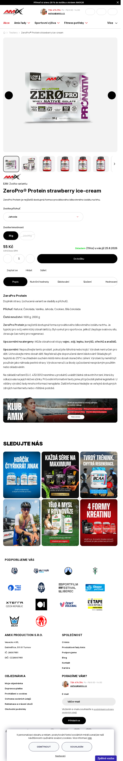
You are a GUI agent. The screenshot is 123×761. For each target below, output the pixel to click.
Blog (64, 657)
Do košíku (79, 258)
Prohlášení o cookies (16, 693)
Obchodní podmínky (15, 709)
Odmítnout (44, 746)
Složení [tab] (87, 281)
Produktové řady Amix (73, 647)
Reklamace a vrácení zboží (19, 703)
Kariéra (66, 667)
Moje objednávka (14, 683)
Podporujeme (69, 652)
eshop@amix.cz (56, 13)
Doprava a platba (13, 688)
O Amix (65, 642)
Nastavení (60, 756)
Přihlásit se (74, 720)
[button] (9, 95)
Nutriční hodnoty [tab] (39, 281)
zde (90, 737)
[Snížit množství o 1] (7, 258)
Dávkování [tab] (63, 281)
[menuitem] (7, 22)
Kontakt (66, 662)
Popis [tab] (15, 281)
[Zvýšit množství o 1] (30, 258)
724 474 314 (54, 10)
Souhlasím (76, 746)
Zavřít (21, 274)
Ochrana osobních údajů (18, 698)
